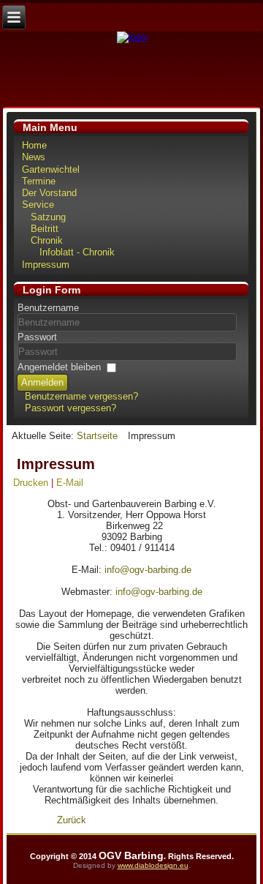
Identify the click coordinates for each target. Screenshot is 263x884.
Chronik (47, 240)
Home (34, 145)
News (33, 156)
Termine (39, 181)
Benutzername (48, 307)
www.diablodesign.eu (153, 865)
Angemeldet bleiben (59, 367)
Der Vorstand (49, 192)
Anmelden (42, 382)
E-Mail (69, 482)
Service (38, 204)
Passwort (37, 337)
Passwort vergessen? (70, 407)
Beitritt (44, 228)
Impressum (45, 264)
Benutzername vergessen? (81, 396)
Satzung (48, 216)
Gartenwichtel (51, 169)
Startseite (97, 435)
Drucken (32, 482)
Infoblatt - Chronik (77, 252)
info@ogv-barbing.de (147, 569)
